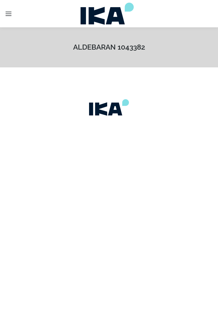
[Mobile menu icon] (8, 14)
